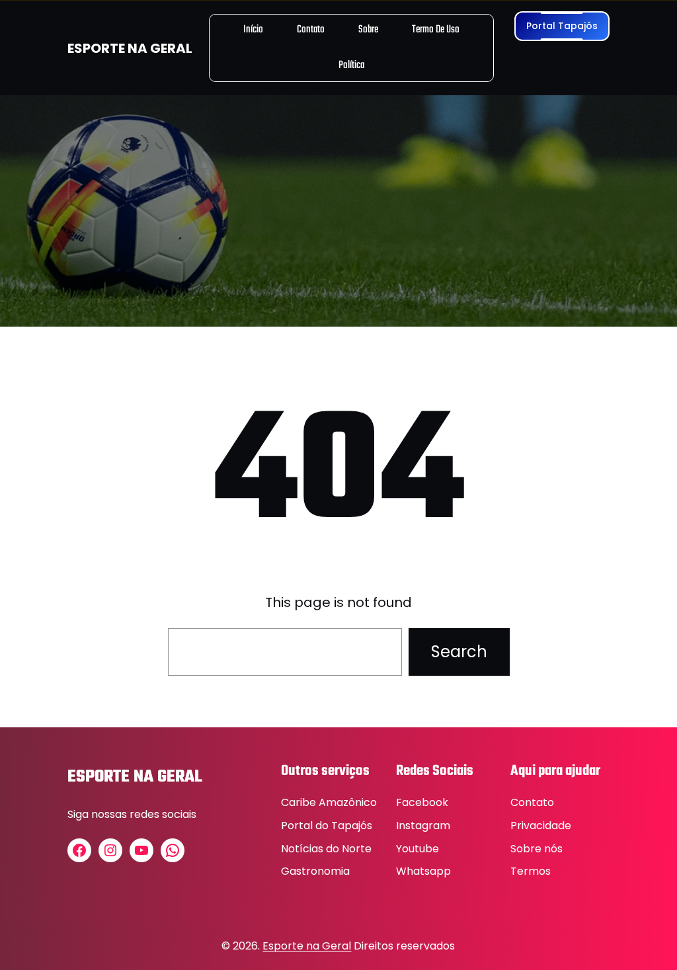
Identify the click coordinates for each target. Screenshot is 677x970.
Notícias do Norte (326, 848)
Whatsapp (423, 871)
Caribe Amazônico (329, 802)
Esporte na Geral (306, 945)
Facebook (422, 802)
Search (459, 652)
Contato (532, 802)
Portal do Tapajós (326, 825)
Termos (530, 871)
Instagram (423, 825)
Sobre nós (536, 848)
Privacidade (540, 825)
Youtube (417, 848)
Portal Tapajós (562, 25)
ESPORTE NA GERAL (129, 48)
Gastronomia (315, 871)
